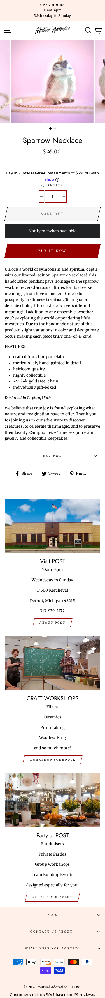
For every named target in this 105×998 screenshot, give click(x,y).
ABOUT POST (52, 622)
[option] (52, 10)
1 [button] (50, 128)
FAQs (52, 915)
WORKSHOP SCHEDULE (52, 760)
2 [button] (55, 129)
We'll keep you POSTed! (52, 948)
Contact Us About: (52, 932)
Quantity (52, 185)
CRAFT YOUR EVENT (52, 897)
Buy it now (52, 251)
